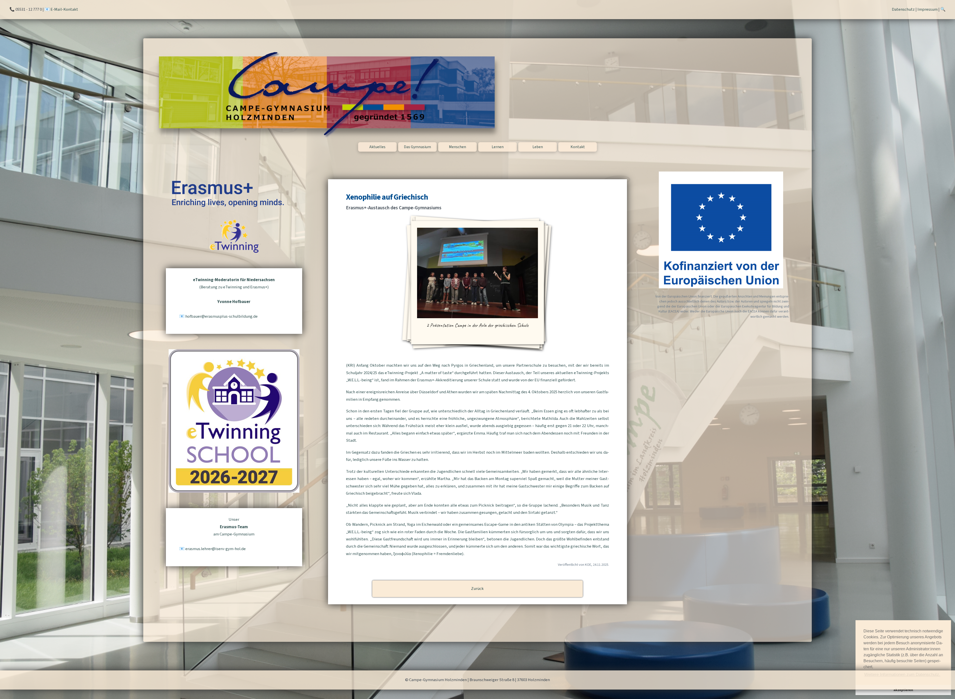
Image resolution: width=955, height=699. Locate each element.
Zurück (477, 589)
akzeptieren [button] (903, 690)
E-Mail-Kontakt (64, 9)
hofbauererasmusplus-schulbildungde (221, 316)
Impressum (927, 9)
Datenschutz (903, 9)
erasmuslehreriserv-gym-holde (215, 549)
